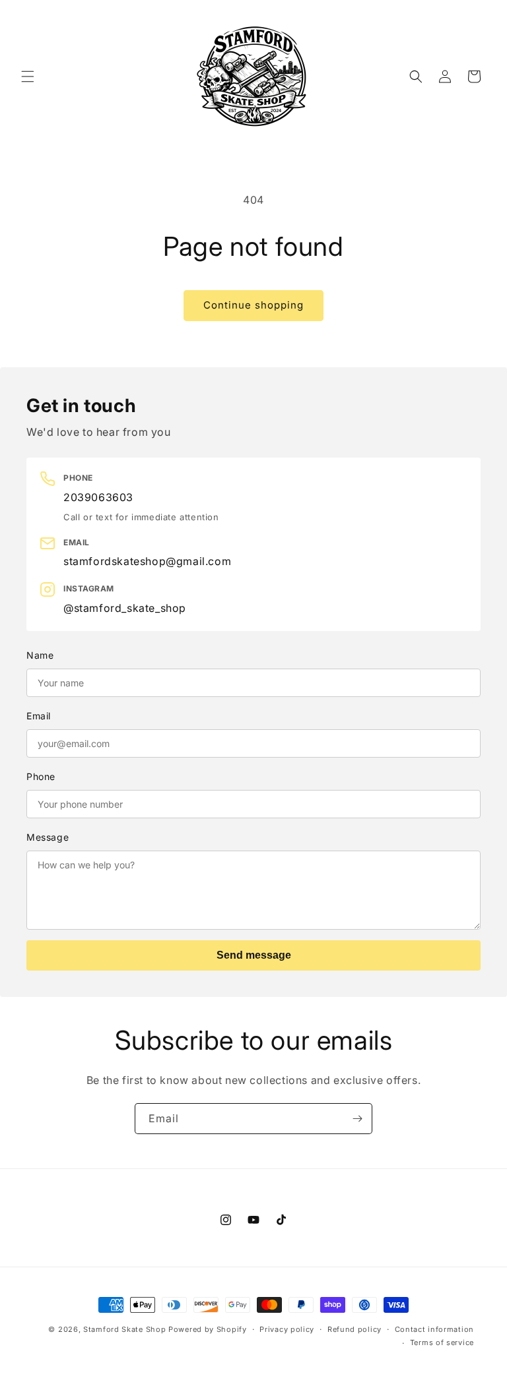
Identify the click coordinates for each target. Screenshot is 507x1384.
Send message (254, 955)
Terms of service (442, 1342)
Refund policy (354, 1329)
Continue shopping (253, 305)
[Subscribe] (357, 1118)
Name (39, 655)
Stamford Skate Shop (124, 1329)
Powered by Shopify (207, 1329)
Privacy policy (286, 1329)
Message (47, 837)
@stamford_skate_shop (124, 608)
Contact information (434, 1329)
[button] (27, 76)
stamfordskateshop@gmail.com (147, 561)
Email (38, 715)
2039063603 (98, 497)
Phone (40, 776)
